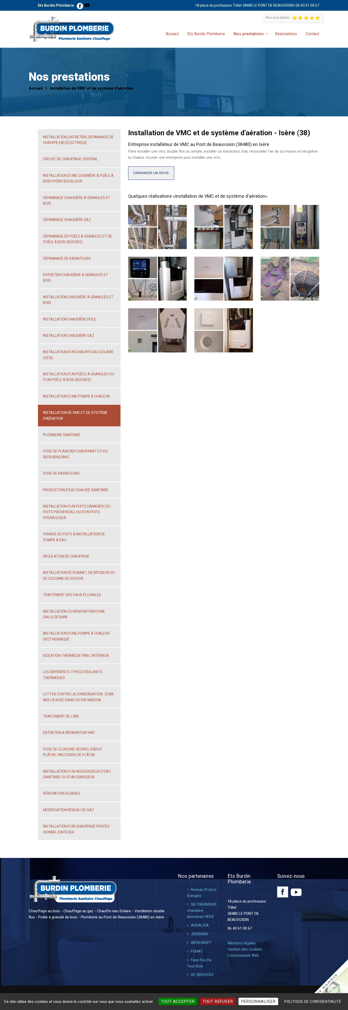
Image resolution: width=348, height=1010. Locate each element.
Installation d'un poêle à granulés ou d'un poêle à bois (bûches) (78, 377)
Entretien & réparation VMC (69, 733)
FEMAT (197, 951)
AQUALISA (200, 925)
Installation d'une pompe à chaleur (76, 396)
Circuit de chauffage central (70, 159)
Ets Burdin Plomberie (206, 33)
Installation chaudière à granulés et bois (78, 300)
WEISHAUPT (201, 942)
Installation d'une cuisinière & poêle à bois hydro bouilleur (78, 178)
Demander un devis (151, 173)
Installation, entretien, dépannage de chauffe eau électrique (78, 140)
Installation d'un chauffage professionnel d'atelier (77, 829)
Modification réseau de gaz (68, 810)
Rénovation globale (62, 793)
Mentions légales (241, 943)
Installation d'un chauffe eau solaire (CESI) (78, 355)
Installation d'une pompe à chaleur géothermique (76, 636)
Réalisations (286, 33)
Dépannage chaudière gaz (67, 220)
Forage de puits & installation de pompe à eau (74, 537)
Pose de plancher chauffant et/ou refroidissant (75, 454)
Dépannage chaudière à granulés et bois (76, 200)
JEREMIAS (199, 934)
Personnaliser (258, 1001)
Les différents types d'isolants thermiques (72, 675)
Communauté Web (243, 955)
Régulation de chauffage (66, 556)
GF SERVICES (202, 974)
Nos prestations (249, 33)
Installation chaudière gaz (68, 336)
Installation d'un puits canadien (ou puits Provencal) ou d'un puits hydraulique (77, 512)
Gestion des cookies (244, 949)
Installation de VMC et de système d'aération (75, 415)
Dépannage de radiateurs (67, 258)
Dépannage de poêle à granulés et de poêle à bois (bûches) (77, 239)
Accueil (172, 33)
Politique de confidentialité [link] (312, 1002)
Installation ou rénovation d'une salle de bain (74, 614)
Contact (312, 33)
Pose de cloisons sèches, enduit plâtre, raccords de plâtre (72, 752)
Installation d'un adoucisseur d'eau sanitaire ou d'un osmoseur (77, 774)
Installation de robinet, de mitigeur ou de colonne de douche (79, 575)
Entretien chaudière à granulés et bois (75, 277)
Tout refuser (218, 1001)
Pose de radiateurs (61, 473)
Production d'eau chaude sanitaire (76, 490)
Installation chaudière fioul (69, 319)
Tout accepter (177, 1001)
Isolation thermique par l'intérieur (76, 656)
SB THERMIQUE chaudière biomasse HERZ (202, 910)
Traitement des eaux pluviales (72, 595)
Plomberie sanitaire (62, 435)
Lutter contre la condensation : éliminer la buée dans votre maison (79, 697)
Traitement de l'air (61, 716)
